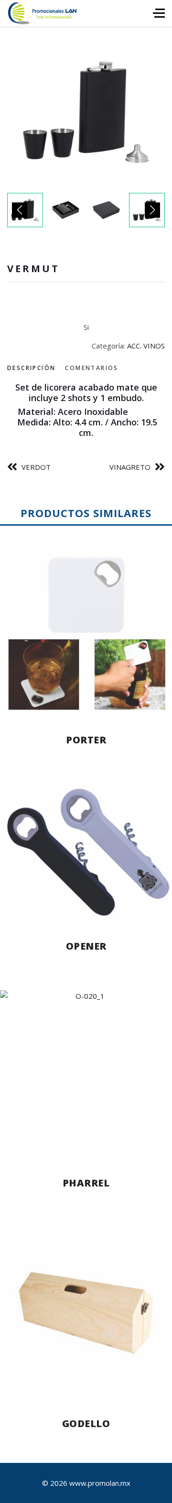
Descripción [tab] (31, 368)
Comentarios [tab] (91, 368)
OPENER (86, 946)
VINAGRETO (129, 467)
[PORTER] (86, 633)
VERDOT (36, 467)
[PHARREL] (86, 1074)
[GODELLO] (86, 1313)
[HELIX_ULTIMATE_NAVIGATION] (159, 13)
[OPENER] (86, 852)
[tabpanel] (86, 410)
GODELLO (86, 1423)
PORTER (86, 739)
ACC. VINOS (146, 345)
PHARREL (86, 1182)
